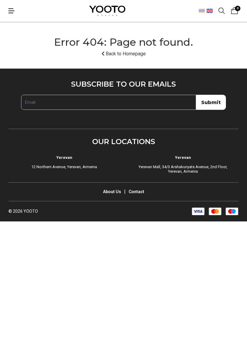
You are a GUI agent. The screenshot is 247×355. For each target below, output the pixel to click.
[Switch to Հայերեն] (202, 11)
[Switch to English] (209, 10)
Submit (211, 102)
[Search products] (222, 11)
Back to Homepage (125, 54)
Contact (136, 191)
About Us (112, 191)
